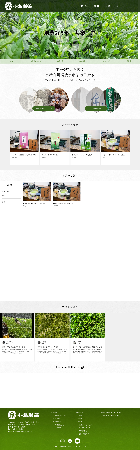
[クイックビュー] (24, 141)
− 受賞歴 (56, 418)
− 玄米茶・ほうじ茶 (85, 425)
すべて (4, 195)
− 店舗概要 (57, 421)
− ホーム (54, 412)
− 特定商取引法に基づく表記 (111, 412)
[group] (70, 147)
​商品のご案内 (70, 175)
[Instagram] (82, 367)
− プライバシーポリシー (110, 416)
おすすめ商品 (70, 125)
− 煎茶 (80, 418)
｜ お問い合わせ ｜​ (112, 6)
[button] (97, 6)
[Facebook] (70, 441)
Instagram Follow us (67, 367)
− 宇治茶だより (58, 425)
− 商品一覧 (80, 412)
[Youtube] (77, 441)
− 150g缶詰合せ (83, 434)
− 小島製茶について (60, 416)
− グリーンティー (84, 428)
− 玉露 (80, 421)
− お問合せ (57, 428)
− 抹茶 (80, 416)
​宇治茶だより (70, 307)
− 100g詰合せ (82, 431)
